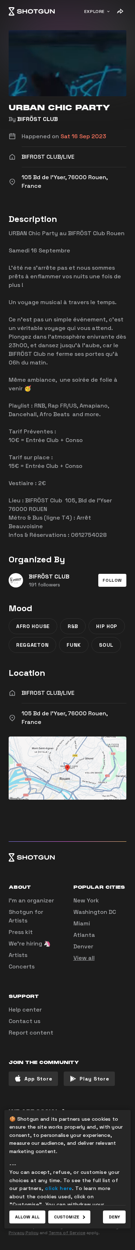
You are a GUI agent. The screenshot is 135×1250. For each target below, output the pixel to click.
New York (86, 900)
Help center (25, 1009)
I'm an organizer (31, 900)
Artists (18, 955)
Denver (83, 946)
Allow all (27, 1217)
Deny (114, 1217)
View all (84, 958)
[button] (112, 580)
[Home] (32, 11)
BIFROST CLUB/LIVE (48, 693)
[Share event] (119, 11)
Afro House (33, 626)
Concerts (22, 966)
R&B (73, 626)
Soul (106, 645)
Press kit (21, 932)
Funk (74, 645)
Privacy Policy (24, 1233)
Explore (94, 11)
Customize (66, 1217)
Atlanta (84, 935)
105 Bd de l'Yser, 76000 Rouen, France (65, 718)
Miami (81, 923)
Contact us (24, 1021)
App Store (38, 1078)
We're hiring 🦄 (30, 943)
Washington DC (94, 912)
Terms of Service (67, 1233)
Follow (112, 580)
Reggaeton (32, 645)
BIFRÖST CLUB (37, 119)
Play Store (94, 1078)
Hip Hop (106, 626)
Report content (31, 1032)
